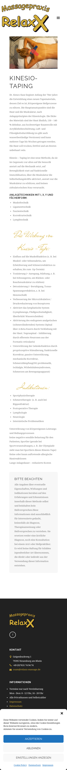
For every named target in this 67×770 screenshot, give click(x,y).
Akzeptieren (33, 738)
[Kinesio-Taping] (33, 52)
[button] (62, 713)
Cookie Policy (20, 765)
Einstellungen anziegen (33, 757)
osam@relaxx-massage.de (26, 669)
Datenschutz (35, 765)
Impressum (47, 765)
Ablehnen (33, 748)
